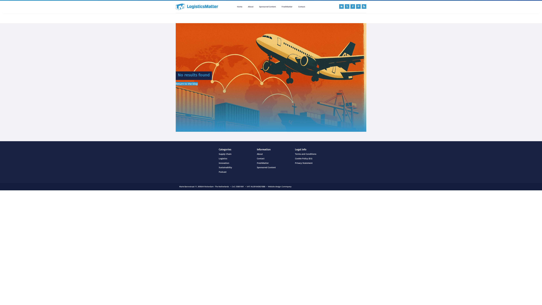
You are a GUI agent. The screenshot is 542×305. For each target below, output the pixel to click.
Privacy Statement (304, 163)
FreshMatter (287, 7)
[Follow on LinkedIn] (341, 6)
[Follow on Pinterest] (358, 6)
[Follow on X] (347, 6)
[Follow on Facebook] (352, 6)
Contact (301, 7)
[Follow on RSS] (364, 6)
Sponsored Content (267, 7)
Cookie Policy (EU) (303, 158)
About (250, 7)
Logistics (223, 158)
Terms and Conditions (305, 154)
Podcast (206, 17)
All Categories (184, 17)
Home (239, 7)
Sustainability (225, 167)
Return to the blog (187, 83)
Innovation (224, 163)
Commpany (287, 186)
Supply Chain (225, 154)
